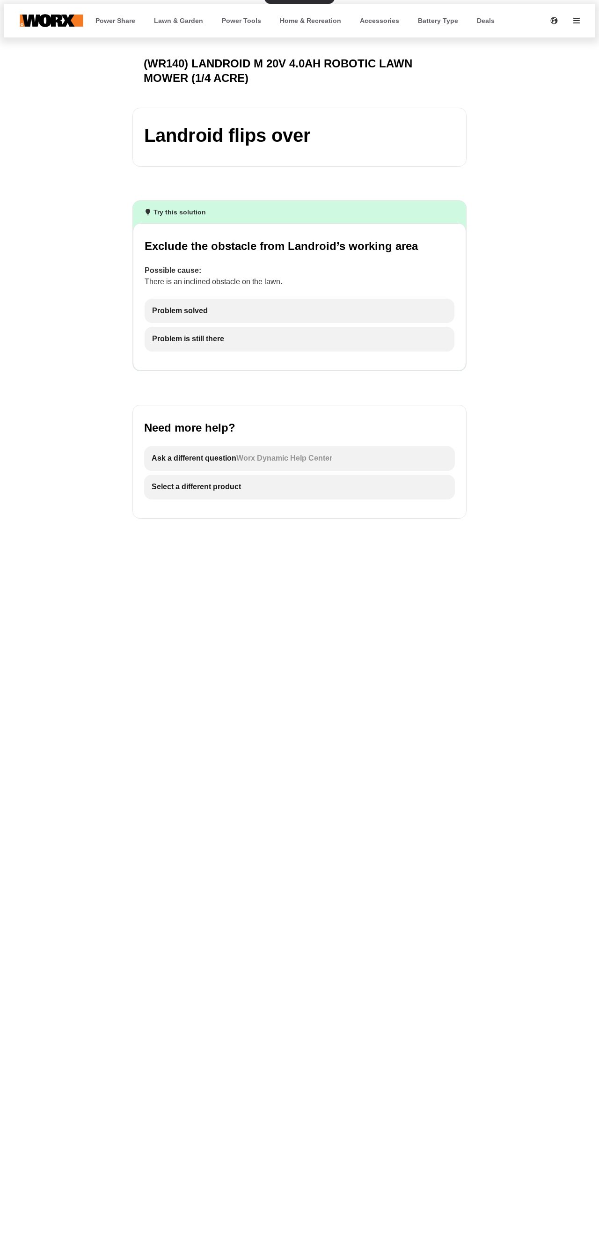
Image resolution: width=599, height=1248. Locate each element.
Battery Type (438, 20)
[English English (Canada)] (554, 20)
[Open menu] (576, 20)
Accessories (379, 20)
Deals (486, 20)
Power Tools (241, 20)
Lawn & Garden (178, 20)
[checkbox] (299, 311)
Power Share (115, 20)
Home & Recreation (310, 20)
